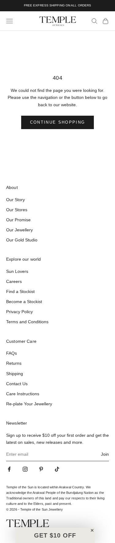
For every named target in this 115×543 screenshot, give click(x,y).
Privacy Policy (19, 311)
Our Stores (16, 209)
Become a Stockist (24, 301)
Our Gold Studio (21, 239)
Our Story (15, 199)
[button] (55, 535)
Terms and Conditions (27, 321)
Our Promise (18, 219)
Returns (13, 363)
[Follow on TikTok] (57, 469)
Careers (14, 281)
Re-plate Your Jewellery (29, 403)
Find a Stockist (20, 291)
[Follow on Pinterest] (41, 469)
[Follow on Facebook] (9, 469)
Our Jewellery (19, 229)
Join (105, 454)
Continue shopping (57, 122)
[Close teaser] (92, 530)
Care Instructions (22, 393)
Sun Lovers (17, 271)
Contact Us (17, 383)
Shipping (14, 373)
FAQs (11, 353)
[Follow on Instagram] (25, 469)
